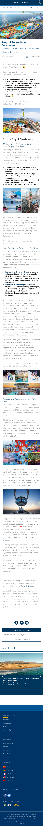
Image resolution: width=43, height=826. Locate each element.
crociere (6, 635)
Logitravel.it (32, 591)
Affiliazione (6, 750)
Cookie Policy (7, 730)
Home (4, 7)
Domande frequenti (9, 743)
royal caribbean (27, 635)
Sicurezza (6, 720)
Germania (10, 781)
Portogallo (10, 770)
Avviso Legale (7, 723)
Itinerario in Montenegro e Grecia (19, 284)
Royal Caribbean (27, 586)
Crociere (12, 7)
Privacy (5, 726)
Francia (9, 774)
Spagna (9, 767)
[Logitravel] (11, 805)
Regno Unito (10, 777)
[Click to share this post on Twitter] (22, 623)
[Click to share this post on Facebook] (16, 623)
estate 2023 (14, 635)
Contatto (5, 747)
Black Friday (6, 754)
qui (18, 607)
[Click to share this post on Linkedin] (27, 623)
